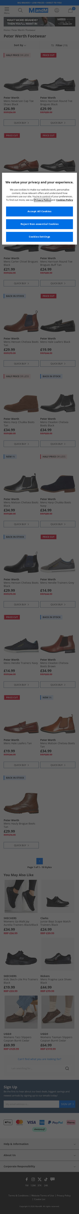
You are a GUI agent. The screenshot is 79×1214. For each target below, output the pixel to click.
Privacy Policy (42, 200)
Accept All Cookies (39, 211)
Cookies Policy (64, 200)
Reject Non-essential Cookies (40, 224)
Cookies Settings (39, 236)
